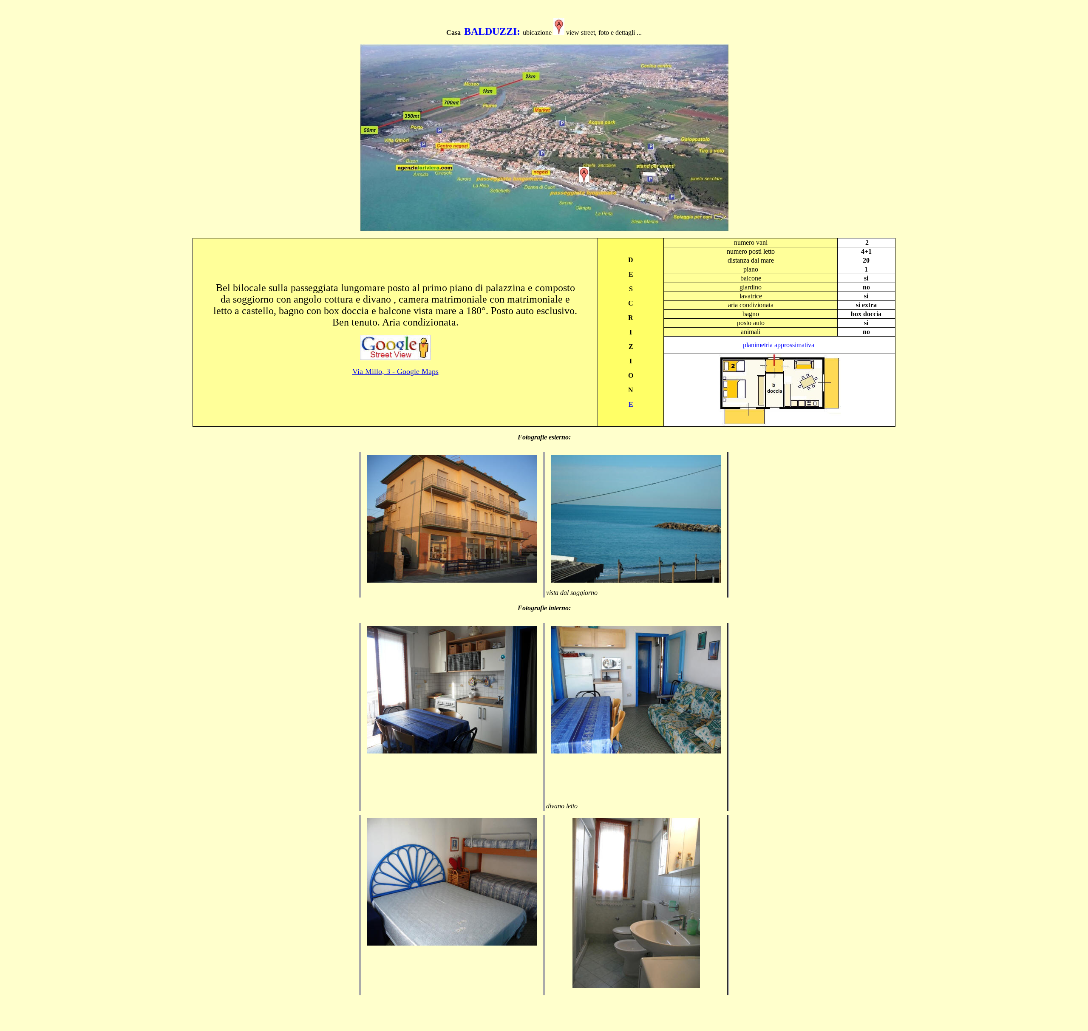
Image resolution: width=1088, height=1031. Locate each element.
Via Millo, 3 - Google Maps (395, 371)
